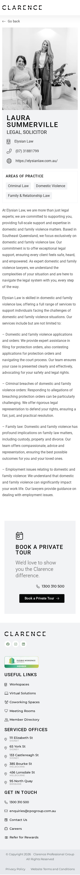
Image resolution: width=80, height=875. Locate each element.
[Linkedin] (23, 644)
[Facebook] (7, 644)
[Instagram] (15, 644)
